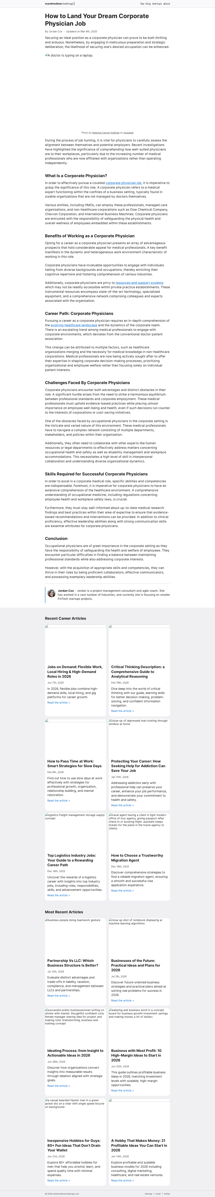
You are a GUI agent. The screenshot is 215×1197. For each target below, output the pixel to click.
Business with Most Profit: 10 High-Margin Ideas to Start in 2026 (136, 1055)
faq (142, 3)
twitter (167, 1193)
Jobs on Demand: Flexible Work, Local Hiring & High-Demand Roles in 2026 (74, 672)
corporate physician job (123, 183)
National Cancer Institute (105, 132)
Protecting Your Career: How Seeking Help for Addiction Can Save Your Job (138, 766)
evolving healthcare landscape (74, 325)
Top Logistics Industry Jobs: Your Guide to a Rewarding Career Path (71, 860)
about (166, 3)
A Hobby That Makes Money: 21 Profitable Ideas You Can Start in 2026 (139, 1145)
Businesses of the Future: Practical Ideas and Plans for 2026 (135, 965)
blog (148, 3)
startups (157, 3)
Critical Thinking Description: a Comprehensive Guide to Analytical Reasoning (138, 672)
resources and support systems (139, 283)
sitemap (148, 1193)
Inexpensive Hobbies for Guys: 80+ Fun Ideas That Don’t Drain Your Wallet (73, 1145)
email (158, 1193)
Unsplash (128, 132)
